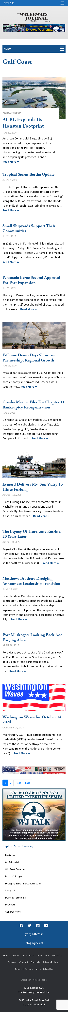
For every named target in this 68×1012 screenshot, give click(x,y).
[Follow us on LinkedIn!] (38, 925)
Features (10, 855)
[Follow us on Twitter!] (29, 925)
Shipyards (10, 890)
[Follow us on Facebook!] (21, 925)
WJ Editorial (12, 862)
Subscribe (28, 955)
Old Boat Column (15, 869)
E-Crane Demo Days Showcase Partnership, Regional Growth (34, 335)
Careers (12, 962)
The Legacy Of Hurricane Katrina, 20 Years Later (31, 534)
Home (6, 955)
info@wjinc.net (34, 943)
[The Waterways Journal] (34, 17)
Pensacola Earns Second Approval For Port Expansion (31, 280)
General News (13, 911)
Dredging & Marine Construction (23, 883)
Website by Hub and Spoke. (34, 979)
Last (27, 782)
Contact (23, 962)
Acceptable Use (44, 969)
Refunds (35, 962)
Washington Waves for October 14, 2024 (34, 697)
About (16, 955)
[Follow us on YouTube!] (46, 925)
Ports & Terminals (15, 897)
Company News (11, 113)
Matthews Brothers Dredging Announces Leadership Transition (31, 581)
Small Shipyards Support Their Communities (28, 228)
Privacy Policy (50, 962)
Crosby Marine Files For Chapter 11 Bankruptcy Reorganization (33, 405)
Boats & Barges (13, 876)
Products (10, 904)
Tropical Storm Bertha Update (28, 174)
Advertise (57, 955)
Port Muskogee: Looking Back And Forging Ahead (32, 637)
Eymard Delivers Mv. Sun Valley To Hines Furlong (34, 464)
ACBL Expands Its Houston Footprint (34, 98)
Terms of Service (24, 969)
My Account (43, 955)
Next (18, 782)
